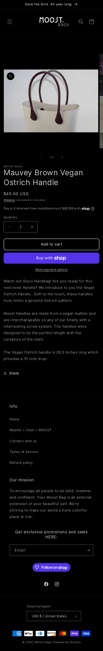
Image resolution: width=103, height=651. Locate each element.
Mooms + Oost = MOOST (31, 430)
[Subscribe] (88, 550)
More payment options (51, 269)
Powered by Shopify (66, 642)
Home (14, 419)
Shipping (9, 199)
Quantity (10, 217)
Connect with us (23, 441)
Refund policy (21, 462)
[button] (9, 22)
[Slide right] (62, 157)
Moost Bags (43, 642)
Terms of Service (24, 452)
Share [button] (14, 373)
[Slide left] (41, 157)
